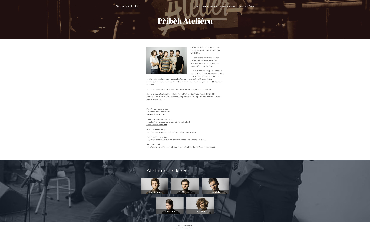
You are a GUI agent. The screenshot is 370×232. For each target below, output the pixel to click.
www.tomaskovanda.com (156, 125)
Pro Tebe (166, 132)
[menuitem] (198, 6)
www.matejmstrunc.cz (156, 114)
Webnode (191, 228)
